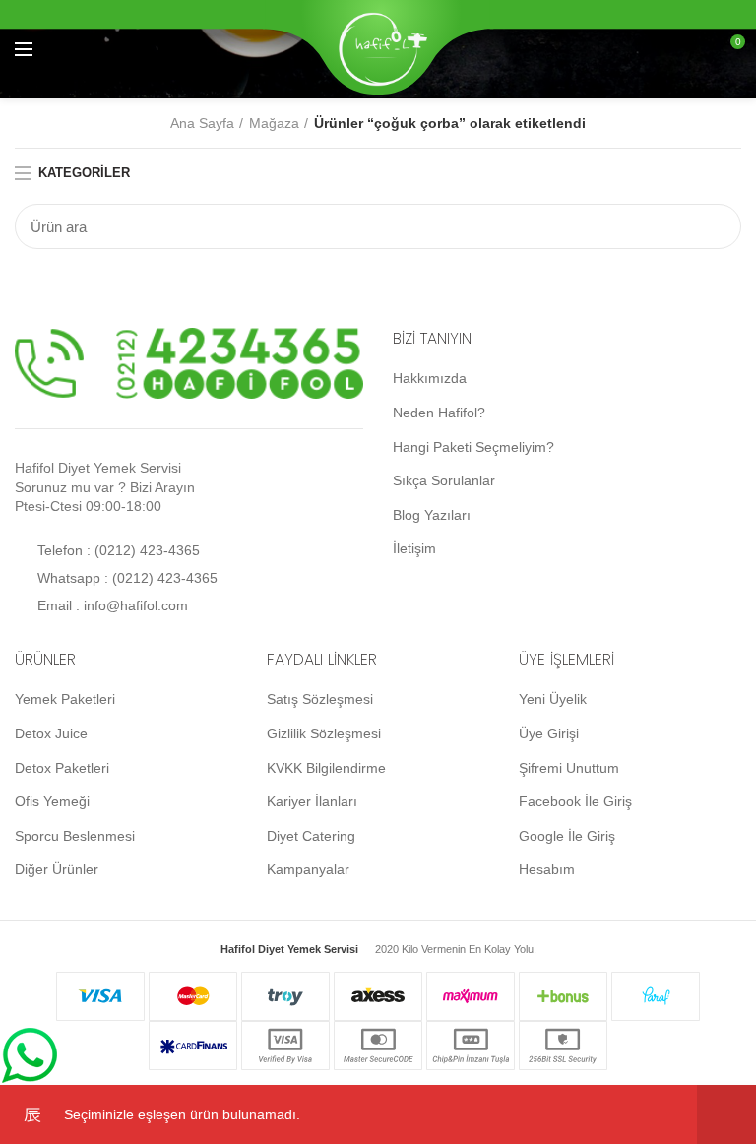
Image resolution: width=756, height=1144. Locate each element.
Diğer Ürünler (56, 869)
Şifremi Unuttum (569, 768)
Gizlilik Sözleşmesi (324, 733)
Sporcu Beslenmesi (75, 836)
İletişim (414, 548)
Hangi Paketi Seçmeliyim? (473, 447)
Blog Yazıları (432, 515)
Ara (714, 226)
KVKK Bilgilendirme (326, 768)
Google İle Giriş (567, 836)
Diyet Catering (311, 836)
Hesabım (547, 869)
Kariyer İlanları (312, 801)
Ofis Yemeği (52, 801)
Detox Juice (51, 733)
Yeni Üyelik (553, 699)
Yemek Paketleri (65, 699)
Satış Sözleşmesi (320, 699)
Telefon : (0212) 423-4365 (116, 550)
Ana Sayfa (202, 123)
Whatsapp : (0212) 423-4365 (125, 578)
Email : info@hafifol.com (110, 605)
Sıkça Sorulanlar (444, 480)
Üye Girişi (549, 733)
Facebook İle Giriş (575, 801)
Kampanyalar (308, 869)
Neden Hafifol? (439, 412)
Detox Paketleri (62, 768)
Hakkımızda (430, 378)
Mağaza (274, 123)
